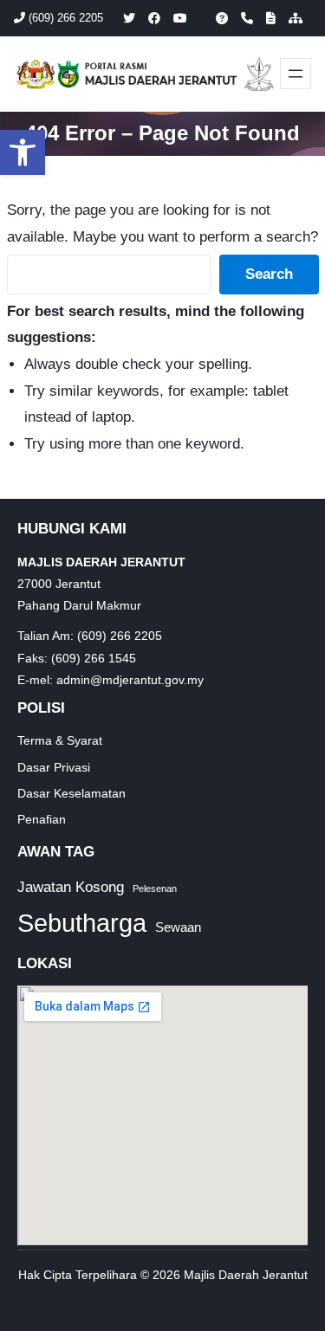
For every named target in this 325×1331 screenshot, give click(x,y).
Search (269, 274)
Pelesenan (155, 888)
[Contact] (247, 18)
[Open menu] (295, 73)
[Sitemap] (295, 18)
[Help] (221, 18)
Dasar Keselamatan (71, 793)
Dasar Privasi (53, 767)
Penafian (41, 819)
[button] (22, 152)
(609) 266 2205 (64, 17)
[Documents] (271, 18)
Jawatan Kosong (70, 887)
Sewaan (178, 927)
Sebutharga (81, 922)
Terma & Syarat (59, 740)
